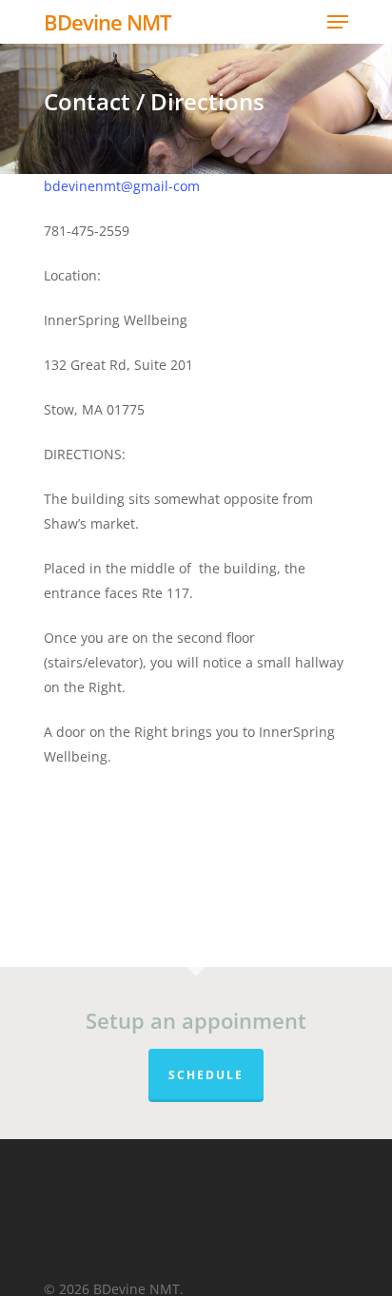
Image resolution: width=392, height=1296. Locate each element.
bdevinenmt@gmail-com (122, 186)
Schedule (206, 1075)
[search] (304, 21)
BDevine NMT (107, 21)
